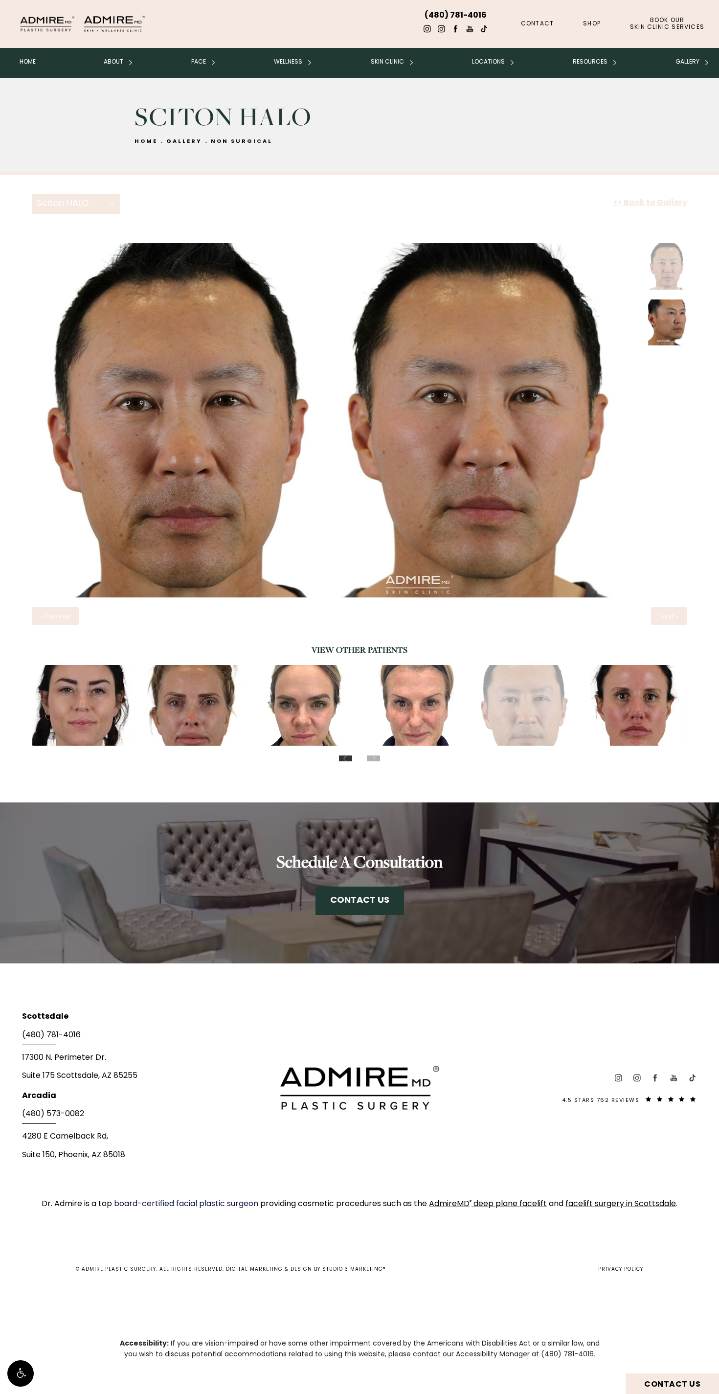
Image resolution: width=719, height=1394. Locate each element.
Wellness (288, 62)
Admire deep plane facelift (488, 1204)
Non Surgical (241, 141)
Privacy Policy (620, 1269)
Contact (537, 24)
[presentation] (345, 758)
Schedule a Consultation (359, 861)
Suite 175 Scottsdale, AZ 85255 (79, 1076)
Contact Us (359, 900)
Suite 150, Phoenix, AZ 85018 (73, 1155)
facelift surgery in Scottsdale (620, 1204)
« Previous (55, 616)
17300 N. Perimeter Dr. (64, 1057)
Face (198, 62)
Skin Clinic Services (667, 24)
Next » (669, 616)
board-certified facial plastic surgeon (187, 1204)
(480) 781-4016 (567, 1354)
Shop (592, 24)
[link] (134, 1038)
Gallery (687, 62)
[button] (20, 1373)
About (113, 62)
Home (28, 62)
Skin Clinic (387, 62)
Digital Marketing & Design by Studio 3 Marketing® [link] (306, 1269)
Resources (590, 62)
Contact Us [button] (672, 1385)
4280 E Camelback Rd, (65, 1136)
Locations (488, 62)
